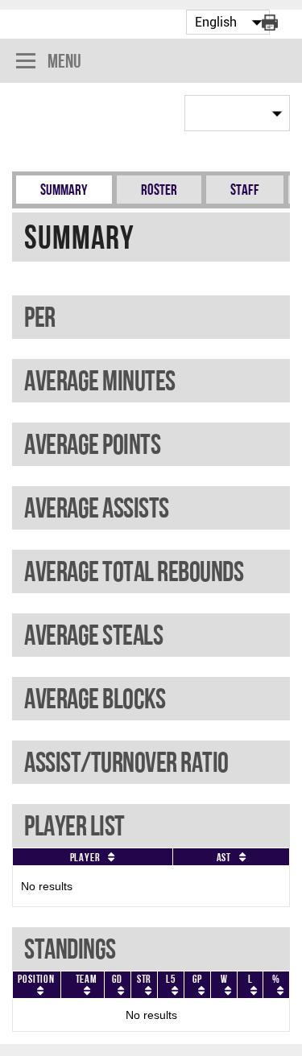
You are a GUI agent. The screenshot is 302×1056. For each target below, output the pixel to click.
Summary (64, 189)
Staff (244, 189)
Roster (159, 189)
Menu (64, 61)
